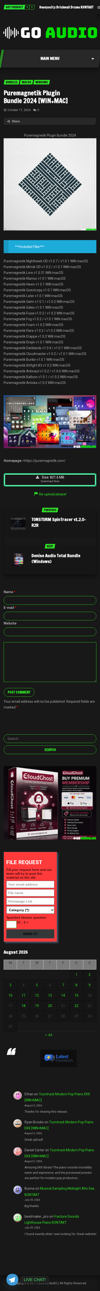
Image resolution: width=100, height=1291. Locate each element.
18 (23, 1006)
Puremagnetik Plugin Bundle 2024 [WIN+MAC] (36, 97)
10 (10, 995)
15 (76, 995)
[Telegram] (12, 1279)
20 (50, 1006)
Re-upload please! (53, 494)
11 (23, 995)
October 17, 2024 (19, 110)
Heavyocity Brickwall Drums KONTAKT (66, 7)
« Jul (48, 1035)
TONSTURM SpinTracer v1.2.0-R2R (59, 522)
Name (10, 592)
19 (37, 1006)
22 (76, 1006)
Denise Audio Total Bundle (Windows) (56, 558)
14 (63, 995)
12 (37, 995)
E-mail (10, 608)
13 (50, 995)
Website (10, 623)
